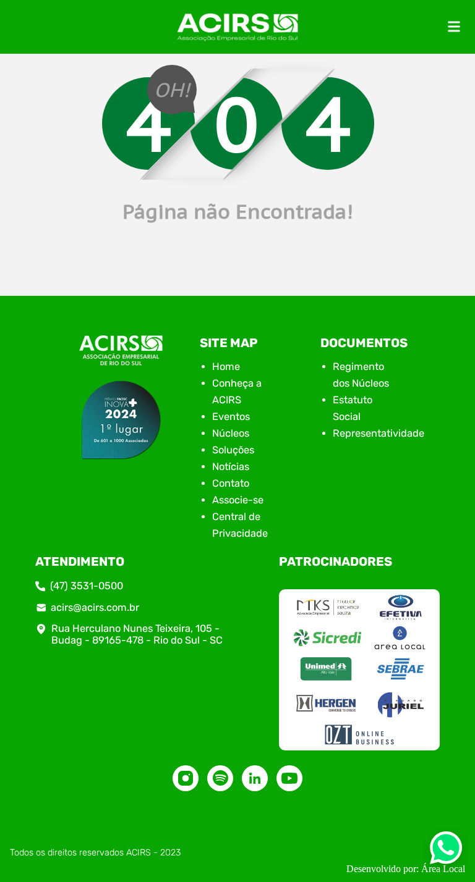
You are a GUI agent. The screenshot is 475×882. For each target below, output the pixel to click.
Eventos (231, 416)
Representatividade (378, 433)
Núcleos (230, 433)
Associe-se (237, 500)
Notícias (230, 466)
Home (226, 366)
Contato (230, 483)
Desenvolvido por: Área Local (405, 868)
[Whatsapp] (446, 851)
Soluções (233, 450)
